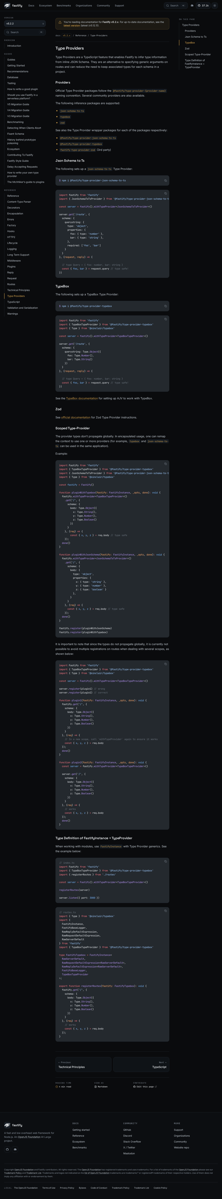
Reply (10, 272)
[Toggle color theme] (215, 5)
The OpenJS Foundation (26, 1188)
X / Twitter (129, 1147)
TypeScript (13, 301)
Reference (13, 195)
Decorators (13, 207)
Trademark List (33, 1173)
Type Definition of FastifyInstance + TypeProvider (195, 64)
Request (12, 278)
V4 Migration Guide (18, 110)
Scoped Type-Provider (198, 54)
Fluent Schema (15, 133)
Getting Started (16, 65)
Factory (11, 225)
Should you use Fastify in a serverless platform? (22, 96)
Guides (11, 59)
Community (103, 5)
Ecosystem (45, 5)
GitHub (127, 1129)
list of (87, 1173)
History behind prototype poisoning (21, 141)
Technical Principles (18, 290)
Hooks (10, 231)
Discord (127, 1135)
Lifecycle (12, 242)
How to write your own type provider (23, 174)
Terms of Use (48, 1188)
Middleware (14, 260)
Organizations (84, 5)
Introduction (14, 45)
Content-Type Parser (19, 201)
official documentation (75, 417)
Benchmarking (15, 121)
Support (119, 5)
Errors (10, 219)
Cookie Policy (160, 1188)
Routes (11, 284)
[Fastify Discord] (192, 5)
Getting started (81, 1129)
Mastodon (129, 1153)
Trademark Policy (13, 1173)
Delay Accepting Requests (22, 166)
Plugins (11, 266)
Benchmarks (64, 5)
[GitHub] (7, 1149)
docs (58, 35)
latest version (72, 25)
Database (12, 77)
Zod (187, 48)
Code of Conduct (99, 1188)
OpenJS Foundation (29, 1136)
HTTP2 (11, 237)
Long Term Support (18, 254)
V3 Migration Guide (18, 116)
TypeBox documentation (82, 398)
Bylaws (82, 1188)
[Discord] (15, 1149)
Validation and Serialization (22, 307)
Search (26, 32)
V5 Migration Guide (18, 104)
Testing (11, 83)
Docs (31, 5)
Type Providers (16, 295)
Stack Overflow (132, 1141)
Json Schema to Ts (195, 36)
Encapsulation (15, 213)
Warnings (12, 313)
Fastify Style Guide (18, 160)
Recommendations (17, 71)
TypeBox (190, 42)
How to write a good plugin (22, 89)
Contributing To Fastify (20, 154)
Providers (190, 30)
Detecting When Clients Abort (24, 127)
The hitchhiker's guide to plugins (25, 181)
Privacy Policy (67, 1188)
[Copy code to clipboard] (165, 180)
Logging (12, 248)
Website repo (181, 1147)
